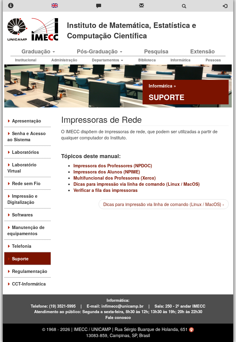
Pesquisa (156, 51)
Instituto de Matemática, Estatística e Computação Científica (131, 30)
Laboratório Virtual (22, 167)
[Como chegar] (191, 329)
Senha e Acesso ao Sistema (26, 136)
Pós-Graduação (98, 51)
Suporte (20, 258)
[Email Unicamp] (142, 6)
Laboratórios (25, 152)
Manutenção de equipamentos (26, 230)
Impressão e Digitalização (22, 199)
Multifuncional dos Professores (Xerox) (114, 178)
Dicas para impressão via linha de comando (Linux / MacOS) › (163, 204)
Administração (64, 60)
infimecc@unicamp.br (122, 306)
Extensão (202, 51)
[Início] (44, 29)
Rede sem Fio (26, 183)
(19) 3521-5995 (62, 306)
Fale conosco (118, 317)
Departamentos (106, 60)
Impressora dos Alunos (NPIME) (106, 172)
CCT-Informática (29, 284)
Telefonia (21, 246)
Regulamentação (29, 271)
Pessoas (213, 60)
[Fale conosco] (98, 6)
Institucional (25, 60)
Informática (181, 60)
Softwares (22, 215)
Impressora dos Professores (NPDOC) (112, 165)
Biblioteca (147, 60)
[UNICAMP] (18, 29)
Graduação (37, 51)
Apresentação (26, 121)
